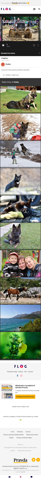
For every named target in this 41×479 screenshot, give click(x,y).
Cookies (12, 451)
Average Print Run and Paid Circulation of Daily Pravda (20, 447)
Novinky (20, 371)
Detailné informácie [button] (8, 53)
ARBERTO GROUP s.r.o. (20, 468)
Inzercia (28, 432)
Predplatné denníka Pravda (25, 397)
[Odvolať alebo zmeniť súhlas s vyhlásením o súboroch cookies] (33, 460)
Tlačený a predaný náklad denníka (13, 435)
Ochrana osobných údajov (24, 438)
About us (20, 445)
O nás (12, 432)
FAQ (25, 371)
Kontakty (20, 432)
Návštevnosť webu (32, 435)
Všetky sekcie (22, 3)
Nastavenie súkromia (24, 451)
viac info (23, 472)
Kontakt (30, 371)
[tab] (20, 52)
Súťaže (11, 438)
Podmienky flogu (12, 371)
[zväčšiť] (34, 45)
